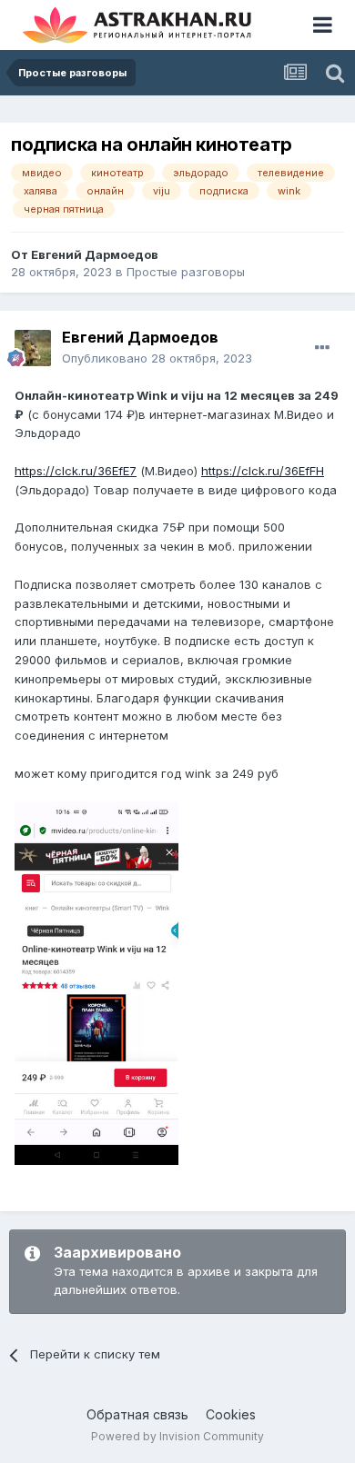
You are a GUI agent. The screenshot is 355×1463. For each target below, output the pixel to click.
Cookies (231, 1414)
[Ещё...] (322, 348)
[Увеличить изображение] (96, 982)
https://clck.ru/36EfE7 (76, 470)
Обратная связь (137, 1414)
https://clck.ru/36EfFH (262, 470)
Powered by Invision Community (177, 1436)
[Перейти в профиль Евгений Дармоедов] (33, 348)
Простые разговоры (186, 271)
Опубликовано (157, 358)
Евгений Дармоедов (94, 254)
